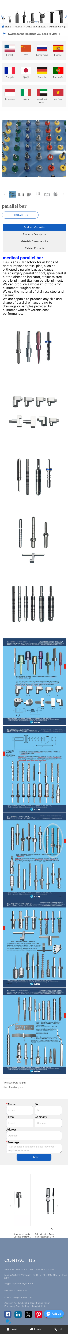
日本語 (26, 77)
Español (58, 55)
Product (18, 26)
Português (58, 77)
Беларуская (42, 55)
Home (8, 26)
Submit (34, 1157)
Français (10, 77)
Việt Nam (58, 99)
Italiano (25, 99)
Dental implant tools (36, 26)
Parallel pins (16, 1087)
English (9, 55)
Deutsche (42, 77)
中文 (26, 55)
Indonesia (10, 99)
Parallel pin (55, 26)
